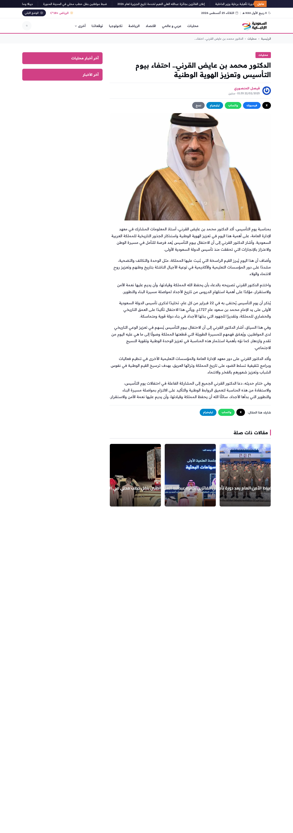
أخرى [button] (82, 26)
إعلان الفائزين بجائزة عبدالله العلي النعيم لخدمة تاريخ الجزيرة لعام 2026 (166, 4)
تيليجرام (215, 105)
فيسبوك (251, 105)
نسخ (198, 105)
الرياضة (134, 26)
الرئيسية (266, 38)
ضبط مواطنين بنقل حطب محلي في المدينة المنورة (80, 4)
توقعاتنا (97, 26)
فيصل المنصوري (247, 88)
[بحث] (27, 25)
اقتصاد (151, 26)
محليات (192, 26)
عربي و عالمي (171, 26)
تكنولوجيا (115, 26)
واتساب (233, 105)
